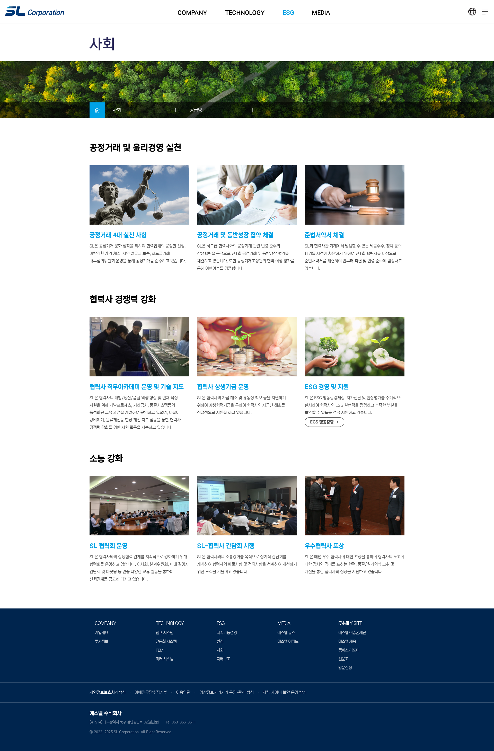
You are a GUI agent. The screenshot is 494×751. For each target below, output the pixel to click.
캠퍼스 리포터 (348, 650)
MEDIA (321, 13)
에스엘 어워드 (287, 641)
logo (34, 11)
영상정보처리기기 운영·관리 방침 (226, 692)
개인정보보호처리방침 (108, 692)
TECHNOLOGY (245, 13)
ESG (288, 13)
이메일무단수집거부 (151, 692)
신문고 (343, 659)
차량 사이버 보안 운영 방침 (284, 692)
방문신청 (345, 667)
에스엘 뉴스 (286, 632)
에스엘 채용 (347, 641)
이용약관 (183, 692)
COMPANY (192, 13)
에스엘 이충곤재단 (352, 632)
